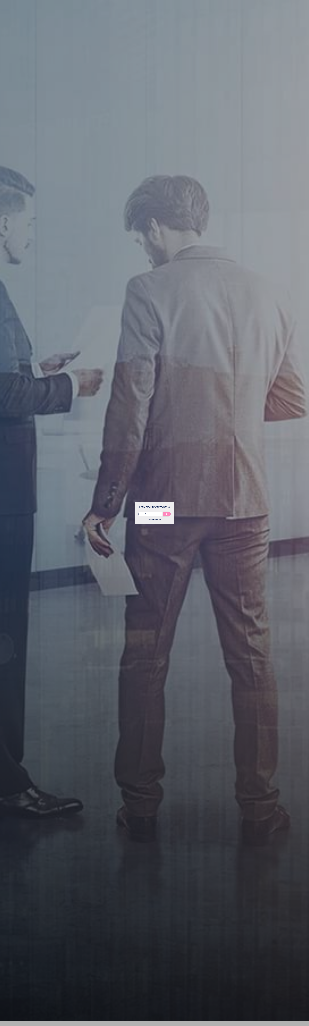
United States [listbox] (144, 514)
